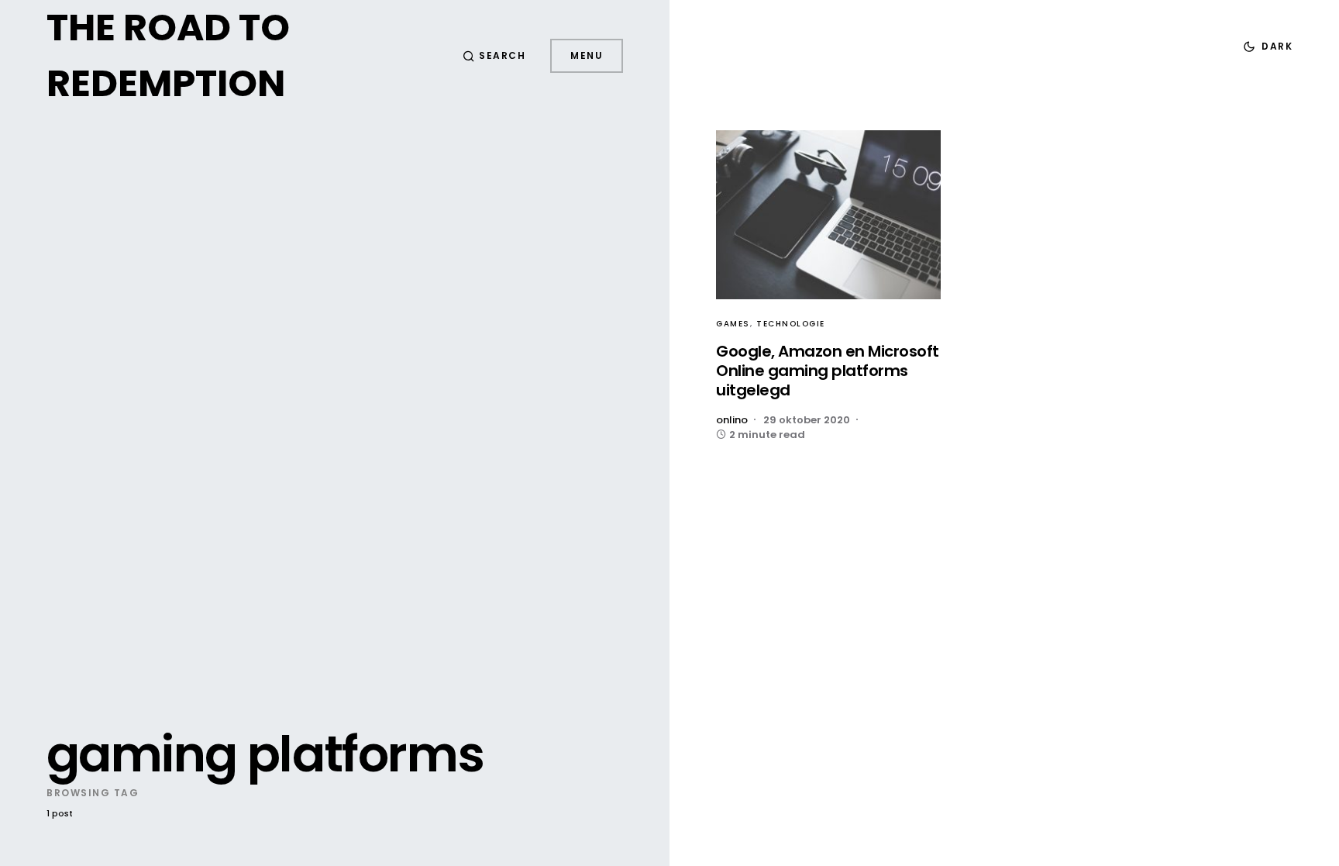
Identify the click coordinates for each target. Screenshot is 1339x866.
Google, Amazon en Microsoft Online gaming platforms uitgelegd (827, 370)
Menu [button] (586, 55)
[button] (494, 56)
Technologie (790, 323)
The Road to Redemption (168, 55)
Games (733, 323)
